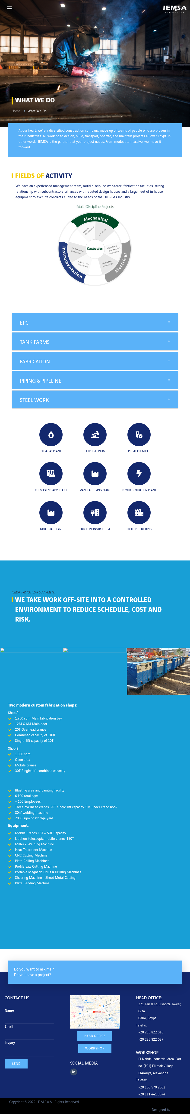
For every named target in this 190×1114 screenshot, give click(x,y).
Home (16, 111)
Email (9, 1027)
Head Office (94, 1036)
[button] (95, 322)
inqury (10, 1043)
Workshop (94, 1048)
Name (9, 1011)
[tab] (95, 322)
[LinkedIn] (73, 1071)
